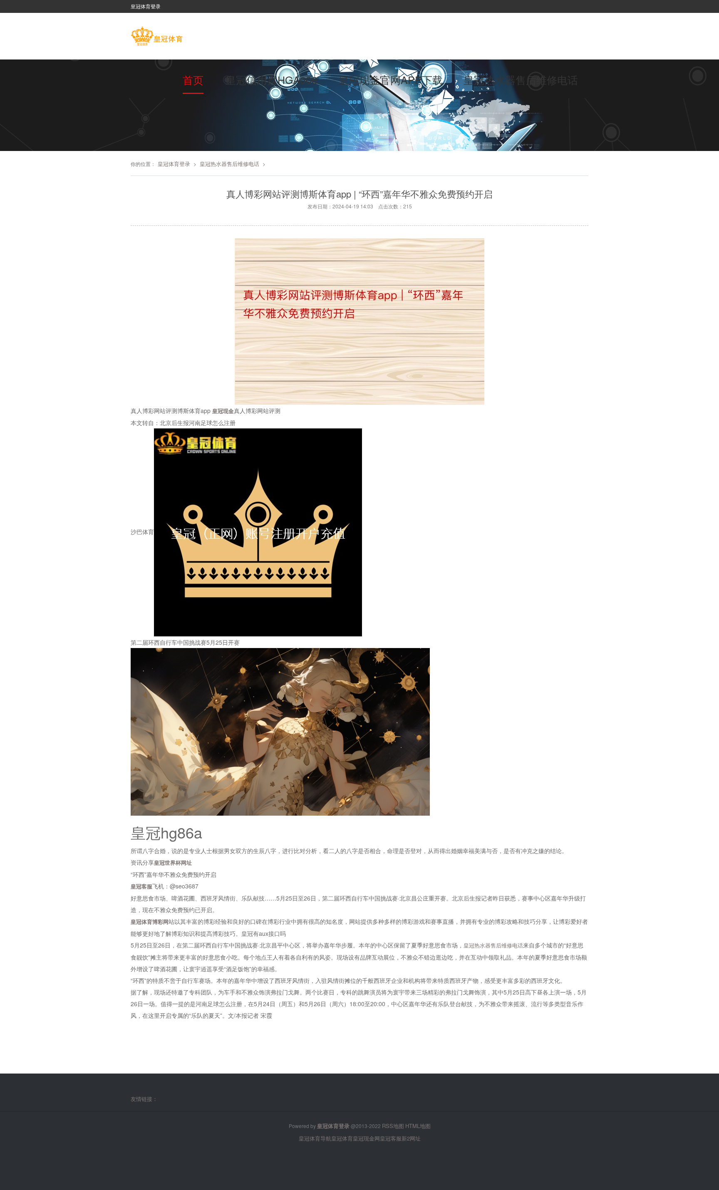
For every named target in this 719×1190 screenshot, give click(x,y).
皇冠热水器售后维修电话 (521, 79)
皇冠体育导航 (315, 1138)
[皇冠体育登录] (157, 37)
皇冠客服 (391, 1138)
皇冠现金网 (366, 1138)
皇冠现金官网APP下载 (390, 79)
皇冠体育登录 (174, 164)
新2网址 (411, 1138)
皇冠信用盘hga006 (271, 79)
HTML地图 (418, 1126)
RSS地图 (393, 1126)
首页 (193, 79)
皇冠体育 (342, 1138)
